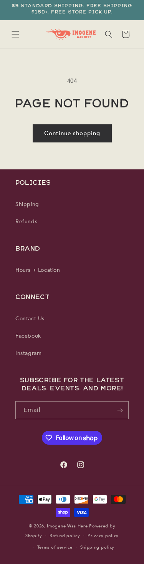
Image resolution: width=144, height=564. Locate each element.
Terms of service (55, 547)
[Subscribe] (119, 410)
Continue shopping (72, 133)
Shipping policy (97, 547)
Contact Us (30, 318)
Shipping (27, 204)
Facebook (28, 336)
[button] (15, 34)
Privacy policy (103, 536)
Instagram (28, 353)
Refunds (26, 221)
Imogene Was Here (67, 526)
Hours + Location (37, 270)
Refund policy (65, 536)
